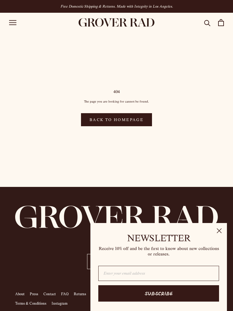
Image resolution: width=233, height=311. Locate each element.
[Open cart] (221, 22)
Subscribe (159, 293)
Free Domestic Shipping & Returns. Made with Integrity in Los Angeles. (116, 6)
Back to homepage (116, 119)
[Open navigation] (12, 22)
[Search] (207, 22)
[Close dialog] (219, 230)
